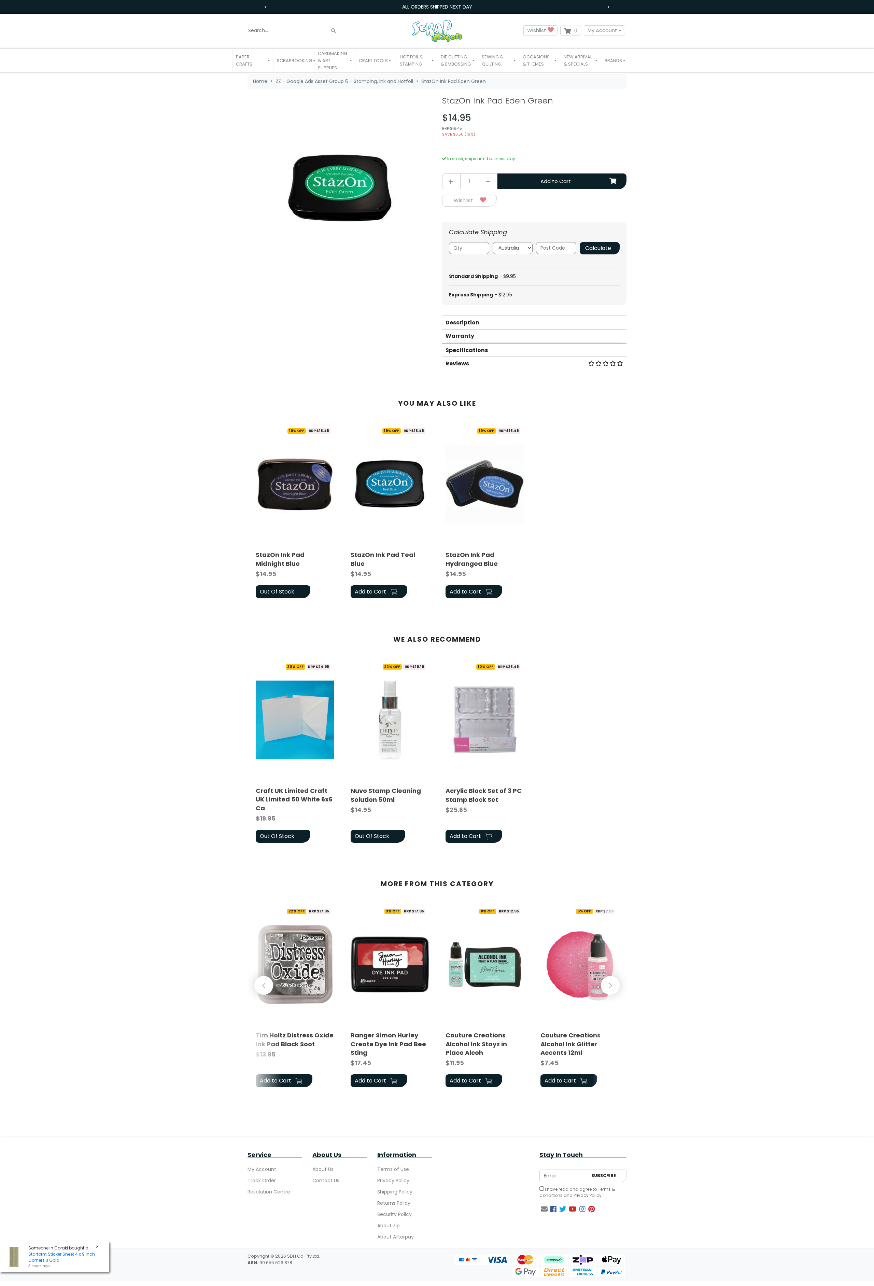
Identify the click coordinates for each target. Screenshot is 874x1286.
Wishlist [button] (537, 30)
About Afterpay (395, 1236)
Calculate (598, 248)
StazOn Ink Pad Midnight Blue (280, 559)
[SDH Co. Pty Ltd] (437, 30)
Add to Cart (555, 181)
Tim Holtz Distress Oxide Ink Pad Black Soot (295, 1039)
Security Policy (394, 1214)
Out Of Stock (277, 592)
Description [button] (462, 322)
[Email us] (544, 1209)
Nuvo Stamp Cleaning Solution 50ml (386, 794)
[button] (252, 60)
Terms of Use (393, 1169)
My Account (602, 30)
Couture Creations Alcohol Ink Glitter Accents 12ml (570, 1044)
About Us (323, 1169)
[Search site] (333, 30)
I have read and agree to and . (577, 1192)
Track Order (262, 1180)
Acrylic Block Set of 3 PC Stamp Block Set (484, 794)
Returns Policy (393, 1203)
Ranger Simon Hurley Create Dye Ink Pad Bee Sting (388, 1044)
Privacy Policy (393, 1180)
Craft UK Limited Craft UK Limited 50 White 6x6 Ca (294, 799)
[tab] (534, 322)
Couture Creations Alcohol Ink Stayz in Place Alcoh (476, 1044)
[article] (295, 512)
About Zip (388, 1225)
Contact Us (325, 1180)
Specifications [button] (467, 350)
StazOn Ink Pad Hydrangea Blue (472, 559)
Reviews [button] (457, 363)
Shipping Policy (394, 1191)
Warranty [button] (460, 336)
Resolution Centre (269, 1191)
